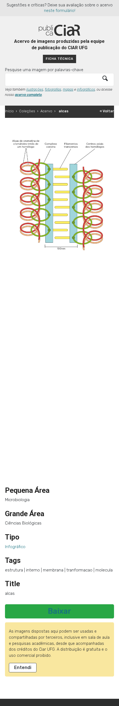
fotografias (53, 89)
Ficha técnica (59, 59)
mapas (68, 89)
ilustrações (34, 89)
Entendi (22, 667)
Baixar (59, 611)
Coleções (27, 111)
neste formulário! (59, 10)
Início (9, 111)
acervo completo (28, 95)
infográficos (86, 89)
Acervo (46, 111)
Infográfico (15, 546)
